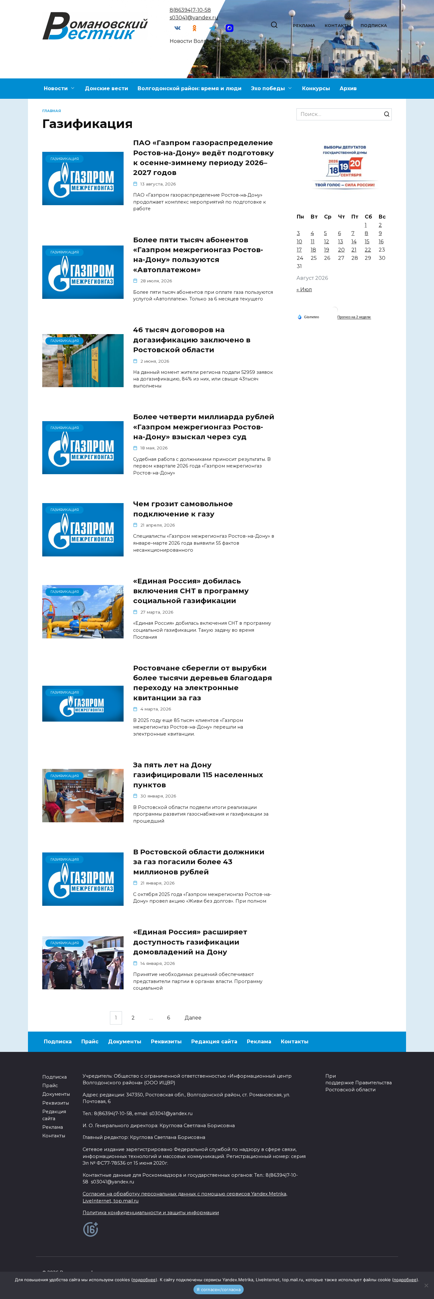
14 (353, 242)
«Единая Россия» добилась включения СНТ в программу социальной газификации (191, 590)
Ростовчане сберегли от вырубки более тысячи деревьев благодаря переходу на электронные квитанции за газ (202, 682)
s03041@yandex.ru (194, 18)
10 (299, 242)
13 (340, 242)
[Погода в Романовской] (334, 311)
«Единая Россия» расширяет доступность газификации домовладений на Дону (190, 942)
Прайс (89, 1042)
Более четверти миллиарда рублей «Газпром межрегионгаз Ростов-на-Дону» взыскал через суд (203, 426)
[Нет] (426, 1285)
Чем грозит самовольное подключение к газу (183, 508)
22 (368, 250)
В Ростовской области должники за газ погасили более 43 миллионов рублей (198, 861)
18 (313, 250)
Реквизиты (166, 1042)
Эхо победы (268, 88)
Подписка (374, 25)
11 (313, 242)
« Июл (304, 289)
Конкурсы (316, 88)
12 (326, 242)
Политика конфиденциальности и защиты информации (151, 1212)
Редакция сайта (214, 1042)
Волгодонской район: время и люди (189, 88)
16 (381, 242)
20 (341, 250)
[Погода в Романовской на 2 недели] (354, 317)
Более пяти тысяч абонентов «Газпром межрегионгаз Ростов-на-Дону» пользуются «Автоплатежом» (198, 254)
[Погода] (308, 317)
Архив (348, 88)
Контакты (338, 25)
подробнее (144, 1279)
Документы (124, 1042)
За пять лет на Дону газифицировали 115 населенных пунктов (198, 774)
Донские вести (106, 88)
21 (353, 250)
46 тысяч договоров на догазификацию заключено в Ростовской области (191, 339)
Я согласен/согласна (219, 1289)
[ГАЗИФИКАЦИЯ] (83, 201)
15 (367, 242)
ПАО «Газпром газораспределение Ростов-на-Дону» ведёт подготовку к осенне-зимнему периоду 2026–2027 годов (203, 157)
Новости (56, 88)
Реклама (304, 25)
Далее (193, 1018)
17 (299, 250)
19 (326, 250)
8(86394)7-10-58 (190, 10)
